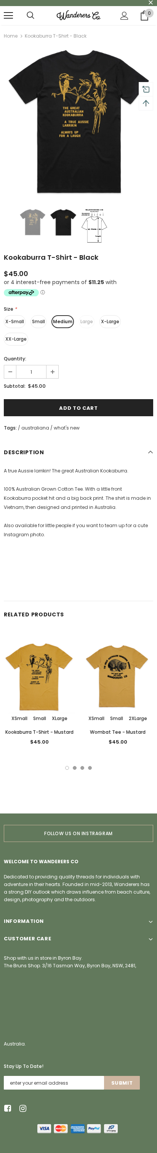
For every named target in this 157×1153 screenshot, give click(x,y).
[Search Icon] (30, 15)
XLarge (59, 718)
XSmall (19, 718)
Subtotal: (15, 386)
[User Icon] (124, 16)
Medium (62, 321)
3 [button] (82, 768)
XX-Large (16, 339)
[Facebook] (6, 1109)
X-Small (14, 321)
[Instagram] (21, 1109)
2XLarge (138, 718)
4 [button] (90, 768)
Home (11, 36)
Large (86, 321)
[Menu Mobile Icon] (8, 15)
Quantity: (15, 358)
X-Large (110, 321)
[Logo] (78, 15)
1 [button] (67, 768)
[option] (78, 121)
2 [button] (75, 768)
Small (38, 321)
